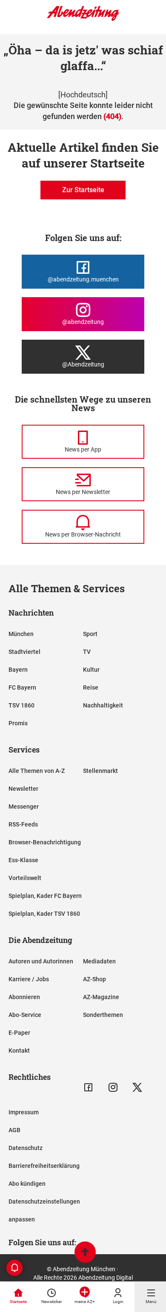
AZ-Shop (94, 979)
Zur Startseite (83, 190)
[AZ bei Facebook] (88, 1087)
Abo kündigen (27, 1183)
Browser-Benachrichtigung (45, 842)
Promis (18, 723)
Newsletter (23, 788)
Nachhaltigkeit (103, 705)
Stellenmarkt (100, 770)
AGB (14, 1130)
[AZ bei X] (137, 1087)
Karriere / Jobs (29, 979)
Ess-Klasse (23, 860)
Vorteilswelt (25, 878)
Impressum (24, 1112)
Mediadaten (99, 961)
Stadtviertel (24, 651)
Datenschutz (26, 1147)
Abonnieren (24, 997)
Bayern (18, 669)
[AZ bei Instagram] (113, 1087)
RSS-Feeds (23, 824)
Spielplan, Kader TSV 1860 (44, 913)
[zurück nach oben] (85, 1253)
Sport (90, 633)
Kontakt (19, 1050)
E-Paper (19, 1032)
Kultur (91, 669)
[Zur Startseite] (83, 19)
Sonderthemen (103, 1014)
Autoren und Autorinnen (41, 961)
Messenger (24, 806)
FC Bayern (22, 687)
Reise (90, 687)
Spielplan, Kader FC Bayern (45, 895)
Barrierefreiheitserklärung (44, 1165)
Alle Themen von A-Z (37, 770)
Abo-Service (25, 1014)
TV (87, 651)
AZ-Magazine (101, 997)
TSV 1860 (21, 705)
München (21, 633)
